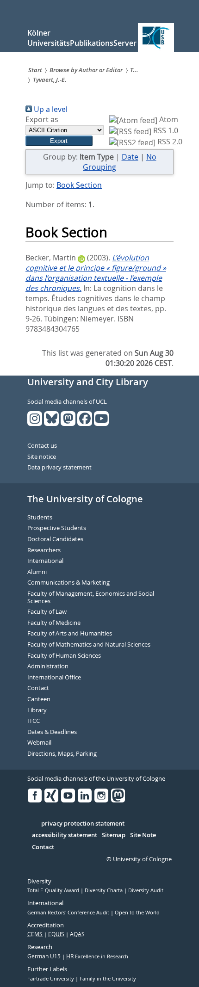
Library (37, 710)
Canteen (38, 699)
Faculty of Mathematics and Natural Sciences (88, 644)
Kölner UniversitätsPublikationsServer (82, 38)
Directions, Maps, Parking (62, 754)
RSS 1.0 (164, 130)
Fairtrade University (51, 978)
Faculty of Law (47, 612)
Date (130, 157)
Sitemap (113, 835)
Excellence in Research (97, 956)
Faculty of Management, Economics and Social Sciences (90, 597)
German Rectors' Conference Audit (69, 912)
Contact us (42, 446)
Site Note (143, 835)
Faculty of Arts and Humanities (69, 633)
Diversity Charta (104, 890)
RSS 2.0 (168, 141)
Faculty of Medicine (54, 623)
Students (39, 517)
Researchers (44, 550)
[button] (59, 141)
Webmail (39, 742)
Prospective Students (56, 528)
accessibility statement (64, 835)
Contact (38, 688)
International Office (54, 677)
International (45, 561)
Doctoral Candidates (55, 539)
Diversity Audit (145, 890)
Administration (47, 666)
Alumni (37, 572)
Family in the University (108, 978)
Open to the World (137, 912)
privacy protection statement (82, 823)
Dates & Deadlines (52, 732)
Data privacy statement (59, 467)
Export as (41, 119)
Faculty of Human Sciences (64, 656)
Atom (167, 119)
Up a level (50, 109)
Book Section (79, 185)
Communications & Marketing (68, 582)
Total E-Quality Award (54, 890)
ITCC (33, 721)
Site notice (41, 457)
